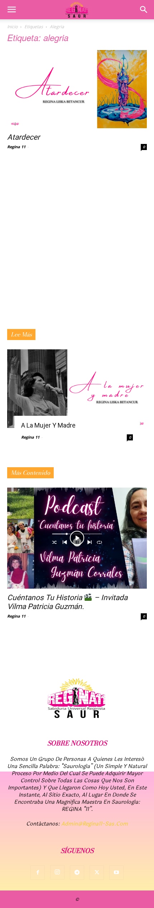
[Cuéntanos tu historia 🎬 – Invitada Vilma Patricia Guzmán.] (77, 538)
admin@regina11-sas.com (94, 824)
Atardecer (23, 137)
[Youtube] (116, 872)
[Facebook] (37, 872)
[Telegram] (77, 872)
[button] (11, 9)
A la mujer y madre (48, 425)
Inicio (12, 27)
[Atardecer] (77, 89)
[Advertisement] (77, 248)
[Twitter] (97, 872)
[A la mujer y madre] (77, 388)
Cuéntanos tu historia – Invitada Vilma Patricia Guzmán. (67, 602)
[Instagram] (57, 872)
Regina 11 (16, 146)
